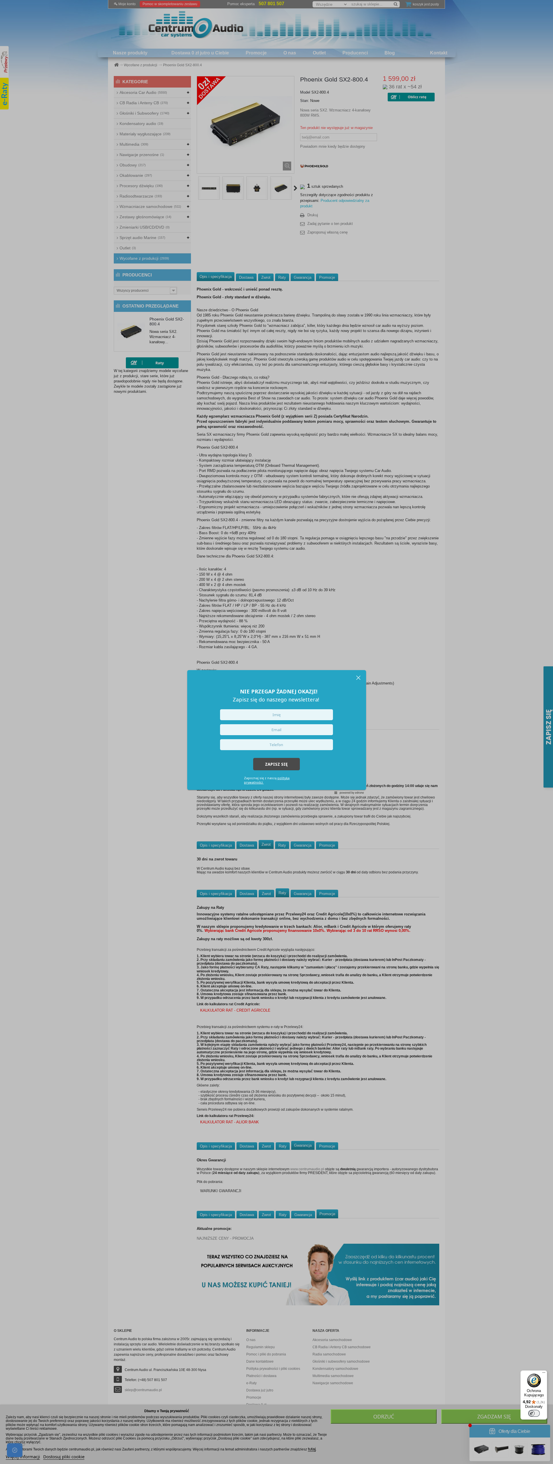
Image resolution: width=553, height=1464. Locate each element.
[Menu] (543, 1373)
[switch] (534, 1413)
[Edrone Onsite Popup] (276, 732)
